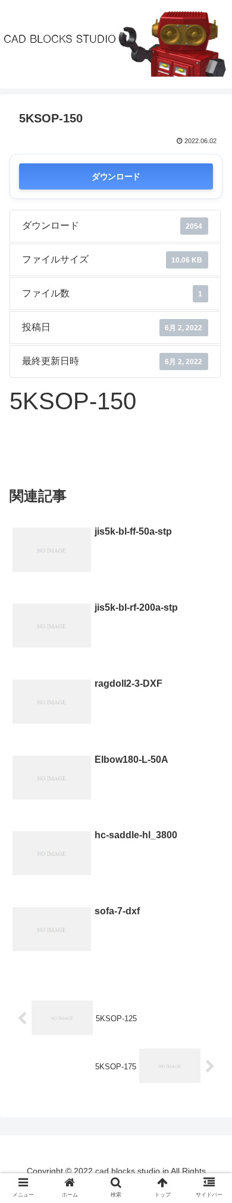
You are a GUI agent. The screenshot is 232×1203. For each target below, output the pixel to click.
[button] (208, 1034)
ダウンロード (116, 176)
